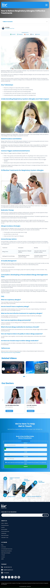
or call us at (25, 586)
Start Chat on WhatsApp (26, 583)
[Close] (40, 568)
